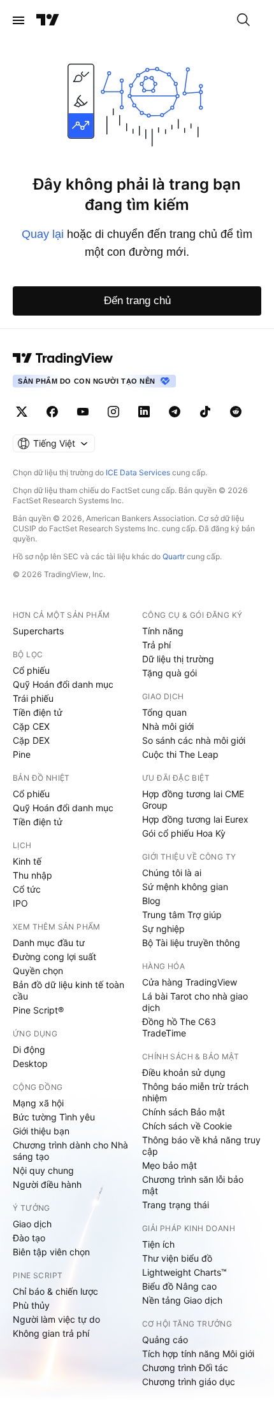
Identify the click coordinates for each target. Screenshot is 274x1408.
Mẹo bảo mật (169, 1165)
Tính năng (163, 630)
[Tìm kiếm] (243, 20)
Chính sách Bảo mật (183, 1111)
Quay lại (43, 234)
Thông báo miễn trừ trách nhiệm (195, 1092)
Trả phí (156, 644)
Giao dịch (32, 1223)
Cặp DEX (31, 740)
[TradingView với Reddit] (236, 412)
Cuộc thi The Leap (180, 754)
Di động (29, 1049)
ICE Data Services (138, 472)
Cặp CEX (31, 726)
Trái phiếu (33, 698)
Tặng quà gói (169, 672)
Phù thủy (31, 1305)
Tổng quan (164, 712)
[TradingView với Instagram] (113, 412)
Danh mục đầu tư (49, 942)
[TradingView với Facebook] (52, 412)
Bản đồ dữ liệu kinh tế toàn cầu (68, 990)
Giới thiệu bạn (41, 1131)
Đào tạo (29, 1237)
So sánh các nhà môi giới (193, 740)
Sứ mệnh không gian (185, 886)
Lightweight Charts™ (184, 1272)
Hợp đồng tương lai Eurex (195, 819)
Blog (151, 900)
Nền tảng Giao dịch (182, 1300)
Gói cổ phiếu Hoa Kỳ (184, 833)
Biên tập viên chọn (51, 1251)
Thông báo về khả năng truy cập (201, 1145)
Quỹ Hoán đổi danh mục (63, 684)
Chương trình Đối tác (185, 1367)
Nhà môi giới (168, 726)
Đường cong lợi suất (54, 956)
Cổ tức (27, 889)
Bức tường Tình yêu (54, 1117)
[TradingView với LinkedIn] (144, 412)
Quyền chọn (38, 970)
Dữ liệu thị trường (178, 658)
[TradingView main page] (63, 358)
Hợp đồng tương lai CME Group (193, 799)
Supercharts (38, 630)
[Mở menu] (18, 20)
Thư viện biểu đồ (177, 1258)
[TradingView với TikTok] (205, 412)
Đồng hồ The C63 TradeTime (179, 1027)
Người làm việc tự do (56, 1319)
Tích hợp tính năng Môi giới (198, 1353)
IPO (20, 903)
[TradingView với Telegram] (175, 412)
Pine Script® (38, 1010)
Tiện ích (158, 1244)
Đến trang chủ (137, 301)
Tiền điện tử (37, 712)
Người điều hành (47, 1184)
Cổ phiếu (31, 670)
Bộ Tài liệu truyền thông (191, 942)
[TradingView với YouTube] (83, 412)
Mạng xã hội (38, 1103)
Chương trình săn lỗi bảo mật (192, 1185)
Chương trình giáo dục (188, 1381)
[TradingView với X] (22, 412)
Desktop (30, 1063)
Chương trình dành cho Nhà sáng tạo (70, 1151)
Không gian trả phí (51, 1333)
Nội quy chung (43, 1170)
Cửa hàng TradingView (189, 982)
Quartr (173, 556)
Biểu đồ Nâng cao (179, 1286)
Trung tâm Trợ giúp (182, 914)
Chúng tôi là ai (171, 872)
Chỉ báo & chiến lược (55, 1291)
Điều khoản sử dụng (184, 1072)
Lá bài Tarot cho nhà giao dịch (195, 1002)
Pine (22, 754)
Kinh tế (27, 861)
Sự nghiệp (163, 928)
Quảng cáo (165, 1339)
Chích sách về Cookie (187, 1125)
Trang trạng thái (175, 1204)
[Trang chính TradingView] (47, 20)
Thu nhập (32, 875)
